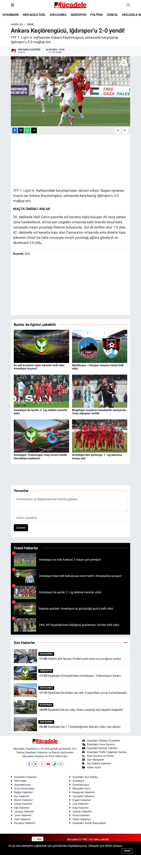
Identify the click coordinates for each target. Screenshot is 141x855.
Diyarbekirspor (22, 784)
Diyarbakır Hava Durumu (101, 744)
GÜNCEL (112, 14)
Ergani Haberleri (82, 800)
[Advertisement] (75, 161)
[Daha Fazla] (34, 130)
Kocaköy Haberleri (24, 823)
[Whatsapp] (61, 764)
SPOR (30, 24)
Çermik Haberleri (82, 811)
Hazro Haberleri (82, 819)
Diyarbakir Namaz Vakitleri (102, 748)
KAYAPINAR (46, 705)
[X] (35, 764)
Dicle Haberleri (81, 815)
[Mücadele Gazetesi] (70, 5)
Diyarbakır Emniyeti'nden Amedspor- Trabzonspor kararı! (80, 675)
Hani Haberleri (22, 819)
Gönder (21, 527)
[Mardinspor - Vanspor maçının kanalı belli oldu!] (99, 346)
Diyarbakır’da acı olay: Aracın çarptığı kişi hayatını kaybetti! (81, 709)
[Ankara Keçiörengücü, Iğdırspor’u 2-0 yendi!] (70, 91)
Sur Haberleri (21, 796)
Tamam (127, 851)
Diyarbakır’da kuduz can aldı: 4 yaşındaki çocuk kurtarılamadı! (83, 692)
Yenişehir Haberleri (83, 796)
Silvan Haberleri (23, 803)
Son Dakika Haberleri (99, 763)
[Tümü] (125, 642)
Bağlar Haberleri (23, 792)
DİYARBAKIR (11, 14)
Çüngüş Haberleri (24, 811)
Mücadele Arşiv (81, 788)
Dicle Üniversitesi (24, 788)
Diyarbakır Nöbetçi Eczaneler (103, 740)
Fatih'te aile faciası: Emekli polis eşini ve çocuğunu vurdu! (80, 658)
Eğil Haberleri (22, 807)
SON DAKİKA (58, 14)
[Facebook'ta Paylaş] (14, 130)
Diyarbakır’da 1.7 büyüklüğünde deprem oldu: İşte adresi (79, 726)
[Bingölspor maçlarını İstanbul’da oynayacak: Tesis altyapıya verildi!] (99, 391)
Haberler (17, 24)
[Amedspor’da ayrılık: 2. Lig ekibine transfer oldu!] (41, 391)
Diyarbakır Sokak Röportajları (89, 823)
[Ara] (128, 5)
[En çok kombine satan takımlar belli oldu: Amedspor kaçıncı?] (41, 346)
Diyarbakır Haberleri (25, 777)
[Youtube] (48, 764)
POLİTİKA (96, 14)
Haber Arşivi (94, 767)
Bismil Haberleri (23, 800)
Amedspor (78, 780)
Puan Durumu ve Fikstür (100, 755)
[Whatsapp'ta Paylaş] (27, 130)
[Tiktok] (54, 764)
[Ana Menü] (12, 5)
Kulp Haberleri (81, 807)
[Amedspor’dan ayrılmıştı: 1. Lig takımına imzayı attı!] (99, 435)
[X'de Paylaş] (21, 130)
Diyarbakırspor (81, 784)
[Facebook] (29, 764)
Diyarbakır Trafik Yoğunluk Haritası (107, 752)
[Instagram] (42, 764)
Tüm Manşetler (95, 759)
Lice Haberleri (81, 803)
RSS (39, 839)
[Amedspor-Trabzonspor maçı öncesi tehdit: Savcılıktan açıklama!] (41, 435)
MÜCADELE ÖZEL (34, 14)
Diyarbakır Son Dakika (85, 777)
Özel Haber (20, 780)
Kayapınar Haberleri (84, 792)
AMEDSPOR (78, 14)
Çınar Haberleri (22, 815)
